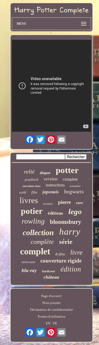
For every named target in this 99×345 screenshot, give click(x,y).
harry (69, 231)
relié (29, 171)
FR (55, 323)
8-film (60, 254)
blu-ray (29, 270)
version (51, 178)
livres (29, 200)
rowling (33, 221)
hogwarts (74, 191)
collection (38, 232)
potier (32, 211)
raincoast (28, 262)
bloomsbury (65, 222)
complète (42, 241)
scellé (22, 192)
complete (70, 179)
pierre (64, 202)
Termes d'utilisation (51, 316)
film (34, 192)
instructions (55, 185)
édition (70, 269)
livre (76, 252)
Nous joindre (51, 303)
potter (67, 170)
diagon (45, 173)
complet (35, 251)
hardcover (48, 271)
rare (79, 203)
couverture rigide (61, 261)
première (75, 186)
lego (75, 211)
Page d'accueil (51, 296)
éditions (55, 213)
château (51, 277)
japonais (51, 191)
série (65, 241)
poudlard (31, 179)
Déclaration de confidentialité (51, 310)
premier (48, 203)
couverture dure (31, 186)
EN (48, 323)
